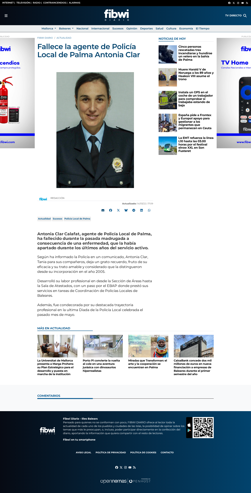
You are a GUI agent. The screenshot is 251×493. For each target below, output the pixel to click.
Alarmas (74, 2)
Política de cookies (143, 452)
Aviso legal (83, 452)
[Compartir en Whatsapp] (149, 210)
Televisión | (24, 2)
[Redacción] (43, 199)
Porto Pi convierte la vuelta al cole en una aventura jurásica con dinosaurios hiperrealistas (101, 366)
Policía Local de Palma (77, 218)
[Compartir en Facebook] (110, 210)
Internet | (8, 2)
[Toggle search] (245, 15)
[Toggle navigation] (6, 15)
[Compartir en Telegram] (134, 210)
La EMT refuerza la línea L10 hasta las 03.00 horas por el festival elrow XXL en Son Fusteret (196, 144)
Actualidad (64, 38)
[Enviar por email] (103, 210)
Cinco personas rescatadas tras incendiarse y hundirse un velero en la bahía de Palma (195, 53)
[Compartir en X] (118, 210)
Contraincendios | (55, 2)
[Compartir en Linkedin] (141, 210)
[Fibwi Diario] (116, 15)
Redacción (58, 198)
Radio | (37, 2)
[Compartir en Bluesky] (126, 210)
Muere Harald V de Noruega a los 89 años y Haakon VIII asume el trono (196, 74)
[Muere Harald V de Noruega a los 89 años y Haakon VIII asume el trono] (168, 77)
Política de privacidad (111, 452)
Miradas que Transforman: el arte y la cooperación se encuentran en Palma (147, 364)
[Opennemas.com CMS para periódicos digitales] (125, 485)
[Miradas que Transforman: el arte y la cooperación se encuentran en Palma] (148, 346)
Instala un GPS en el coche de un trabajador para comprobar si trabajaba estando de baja (195, 99)
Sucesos (57, 218)
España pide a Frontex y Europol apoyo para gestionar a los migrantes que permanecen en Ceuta (194, 122)
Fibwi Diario (45, 38)
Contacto (167, 452)
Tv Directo (233, 15)
